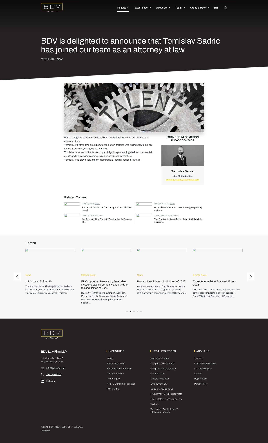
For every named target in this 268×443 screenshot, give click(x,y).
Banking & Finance (159, 358)
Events (196, 275)
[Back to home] (52, 8)
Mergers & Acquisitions (161, 389)
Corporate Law (157, 373)
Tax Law (154, 404)
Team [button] (178, 7)
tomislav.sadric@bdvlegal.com (182, 179)
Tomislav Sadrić (182, 171)
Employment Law (159, 384)
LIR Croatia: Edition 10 (38, 281)
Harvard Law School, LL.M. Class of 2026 (161, 281)
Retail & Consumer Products (121, 384)
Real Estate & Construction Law (166, 399)
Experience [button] (141, 7)
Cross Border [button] (198, 7)
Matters (85, 275)
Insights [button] (121, 7)
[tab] (127, 311)
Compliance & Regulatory (163, 368)
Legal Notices (201, 378)
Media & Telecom (115, 373)
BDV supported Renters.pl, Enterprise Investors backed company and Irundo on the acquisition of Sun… (105, 284)
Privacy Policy (201, 384)
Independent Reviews (205, 363)
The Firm (198, 358)
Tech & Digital (113, 389)
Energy (110, 358)
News (60, 59)
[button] (225, 8)
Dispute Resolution (160, 378)
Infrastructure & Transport (119, 368)
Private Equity (113, 378)
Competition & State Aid (162, 363)
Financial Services (116, 363)
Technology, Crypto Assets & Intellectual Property (164, 410)
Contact (198, 373)
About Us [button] (161, 7)
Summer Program (203, 368)
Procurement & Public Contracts (166, 394)
